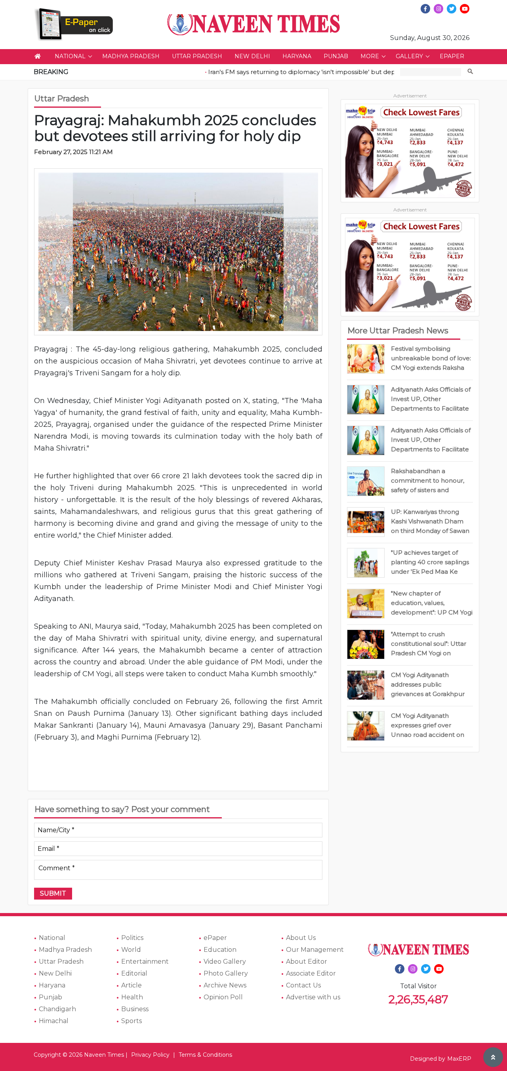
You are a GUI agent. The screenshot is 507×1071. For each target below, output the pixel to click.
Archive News (225, 985)
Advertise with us (313, 997)
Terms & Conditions (205, 1054)
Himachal (54, 1021)
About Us (301, 938)
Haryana (296, 56)
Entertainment (145, 961)
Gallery (409, 56)
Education (220, 949)
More (369, 56)
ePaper (452, 56)
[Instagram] (438, 8)
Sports (131, 1021)
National (70, 56)
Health (132, 997)
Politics (132, 938)
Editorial (134, 973)
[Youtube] (464, 8)
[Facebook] (425, 8)
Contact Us (303, 985)
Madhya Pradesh (131, 56)
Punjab (336, 56)
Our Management (315, 949)
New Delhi (252, 56)
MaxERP (459, 1058)
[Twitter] (451, 8)
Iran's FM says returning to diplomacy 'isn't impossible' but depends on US (305, 72)
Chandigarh (57, 1009)
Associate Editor (311, 973)
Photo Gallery (226, 973)
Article (131, 985)
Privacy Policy (150, 1054)
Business (135, 1009)
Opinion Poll (223, 997)
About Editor (306, 961)
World (131, 949)
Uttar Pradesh (197, 56)
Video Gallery (225, 961)
